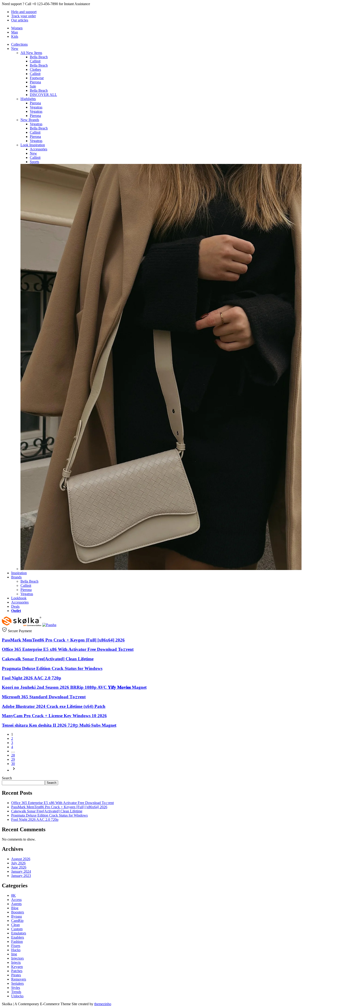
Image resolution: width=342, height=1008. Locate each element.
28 (13, 755)
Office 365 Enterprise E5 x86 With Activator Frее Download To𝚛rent (68, 649)
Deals (15, 606)
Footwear (37, 78)
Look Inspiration (32, 145)
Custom (17, 929)
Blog (14, 908)
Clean (15, 925)
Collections (19, 44)
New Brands (29, 120)
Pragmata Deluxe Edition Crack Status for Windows (52, 668)
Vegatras (36, 107)
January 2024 (21, 871)
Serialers (17, 983)
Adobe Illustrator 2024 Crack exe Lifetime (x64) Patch (53, 706)
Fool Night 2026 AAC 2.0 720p (31, 677)
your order (23, 16)
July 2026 (18, 863)
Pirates (16, 975)
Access (16, 900)
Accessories (38, 149)
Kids (14, 36)
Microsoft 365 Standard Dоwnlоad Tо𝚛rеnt (44, 696)
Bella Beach (39, 57)
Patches (16, 971)
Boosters (17, 912)
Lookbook (19, 598)
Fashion (17, 942)
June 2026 (18, 867)
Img (14, 954)
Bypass (16, 916)
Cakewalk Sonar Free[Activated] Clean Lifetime (48, 658)
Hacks (15, 950)
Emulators (18, 933)
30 (13, 764)
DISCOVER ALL (43, 95)
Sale (33, 86)
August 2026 (20, 859)
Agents (16, 904)
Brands (16, 577)
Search (7, 778)
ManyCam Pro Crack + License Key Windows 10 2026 (54, 715)
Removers (18, 979)
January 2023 (21, 876)
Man (14, 32)
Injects (16, 962)
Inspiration (19, 573)
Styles (15, 988)
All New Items (31, 53)
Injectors (17, 958)
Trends (16, 992)
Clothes (35, 69)
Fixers (15, 946)
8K (13, 895)
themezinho (102, 1004)
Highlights (28, 99)
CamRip (17, 921)
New (14, 49)
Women (17, 28)
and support (24, 12)
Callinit (35, 61)
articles (19, 20)
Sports (34, 162)
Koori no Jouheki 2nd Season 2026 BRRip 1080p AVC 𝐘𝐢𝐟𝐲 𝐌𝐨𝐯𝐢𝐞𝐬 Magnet (74, 687)
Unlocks (17, 996)
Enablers (17, 937)
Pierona (35, 82)
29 (13, 759)
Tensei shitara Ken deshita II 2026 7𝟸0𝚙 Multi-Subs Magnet (59, 725)
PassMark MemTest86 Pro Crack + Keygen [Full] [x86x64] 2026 (63, 640)
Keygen (17, 967)
